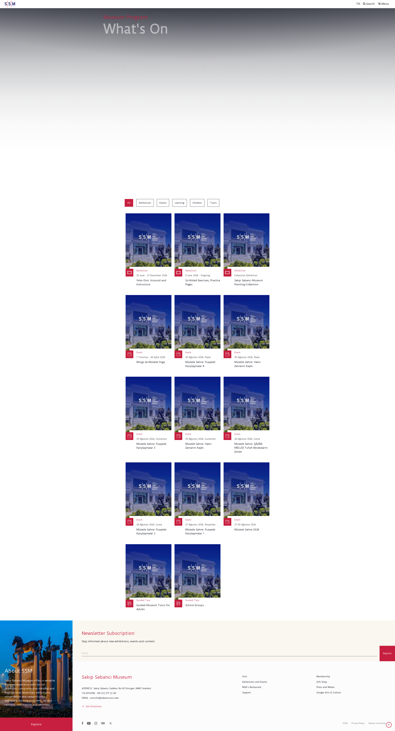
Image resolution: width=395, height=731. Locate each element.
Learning (179, 202)
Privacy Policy (358, 723)
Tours (213, 202)
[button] (383, 4)
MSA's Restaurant (251, 687)
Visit (244, 676)
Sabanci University (377, 723)
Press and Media (325, 687)
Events (162, 202)
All (129, 202)
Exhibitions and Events (254, 682)
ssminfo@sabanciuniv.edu (104, 698)
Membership (323, 676)
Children (197, 202)
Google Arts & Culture (328, 692)
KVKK (345, 723)
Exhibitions (145, 202)
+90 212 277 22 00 (106, 693)
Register (387, 653)
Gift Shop (321, 682)
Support (246, 692)
